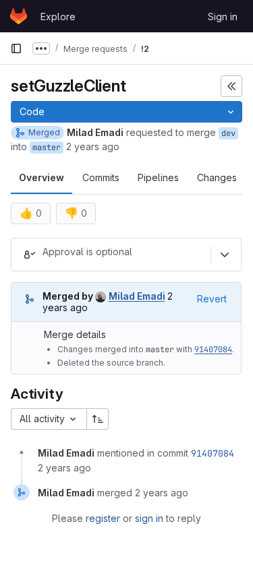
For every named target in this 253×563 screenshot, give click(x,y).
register (103, 518)
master (46, 147)
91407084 (213, 349)
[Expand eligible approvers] (225, 254)
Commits (100, 177)
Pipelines (158, 177)
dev (228, 133)
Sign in (222, 16)
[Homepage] (18, 16)
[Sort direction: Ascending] (98, 419)
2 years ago (92, 146)
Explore (58, 16)
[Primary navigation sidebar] (16, 48)
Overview (41, 177)
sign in (149, 518)
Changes (217, 177)
